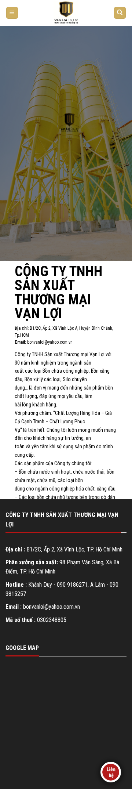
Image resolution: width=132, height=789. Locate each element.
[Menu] (12, 13)
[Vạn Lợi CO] (66, 13)
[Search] (120, 13)
